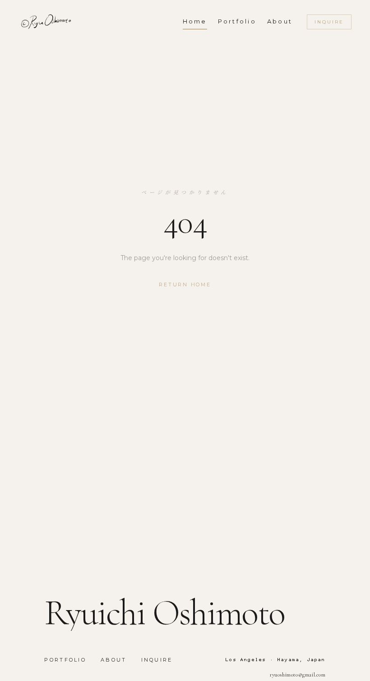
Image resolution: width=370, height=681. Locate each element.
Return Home (185, 284)
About (114, 660)
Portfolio (65, 660)
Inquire (329, 22)
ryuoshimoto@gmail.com (298, 675)
